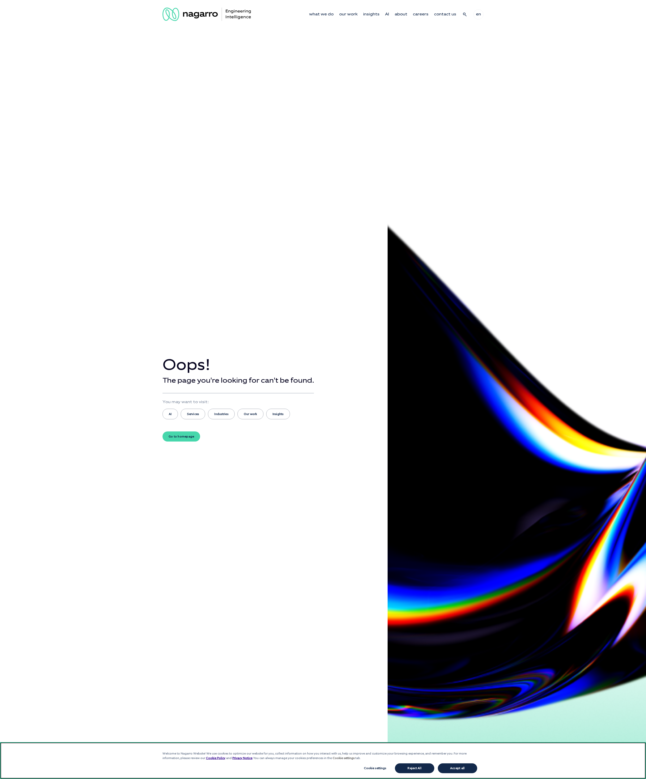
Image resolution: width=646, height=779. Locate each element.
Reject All (414, 768)
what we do (321, 14)
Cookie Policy (215, 758)
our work (348, 14)
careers (420, 14)
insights (371, 14)
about (401, 14)
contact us (445, 14)
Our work (250, 414)
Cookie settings (375, 768)
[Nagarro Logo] (207, 14)
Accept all (457, 768)
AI (387, 14)
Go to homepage (181, 436)
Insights (278, 414)
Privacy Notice (242, 758)
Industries (221, 414)
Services (193, 414)
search (465, 14)
